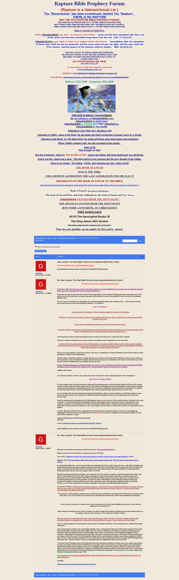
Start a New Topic (40, 251)
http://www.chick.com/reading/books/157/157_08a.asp (82, 423)
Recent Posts (39, 240)
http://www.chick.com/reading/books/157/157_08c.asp (76, 564)
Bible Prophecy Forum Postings (67, 238)
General (54, 238)
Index (48, 238)
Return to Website (41, 238)
